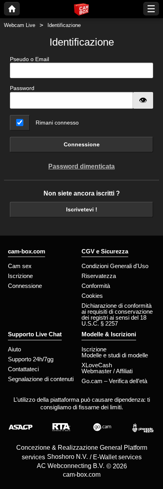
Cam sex (20, 266)
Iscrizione (20, 275)
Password (22, 88)
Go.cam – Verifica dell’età (114, 381)
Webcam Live (19, 25)
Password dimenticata (81, 166)
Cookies (92, 295)
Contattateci (23, 369)
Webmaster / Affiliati (107, 371)
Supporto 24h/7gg (30, 359)
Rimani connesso (57, 122)
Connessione (82, 144)
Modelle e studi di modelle (115, 355)
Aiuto (14, 349)
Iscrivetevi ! (81, 209)
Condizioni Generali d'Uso (115, 266)
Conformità (96, 285)
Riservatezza (99, 275)
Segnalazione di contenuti (41, 379)
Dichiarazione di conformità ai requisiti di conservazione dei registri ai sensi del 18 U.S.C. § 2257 (117, 314)
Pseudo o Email (29, 59)
